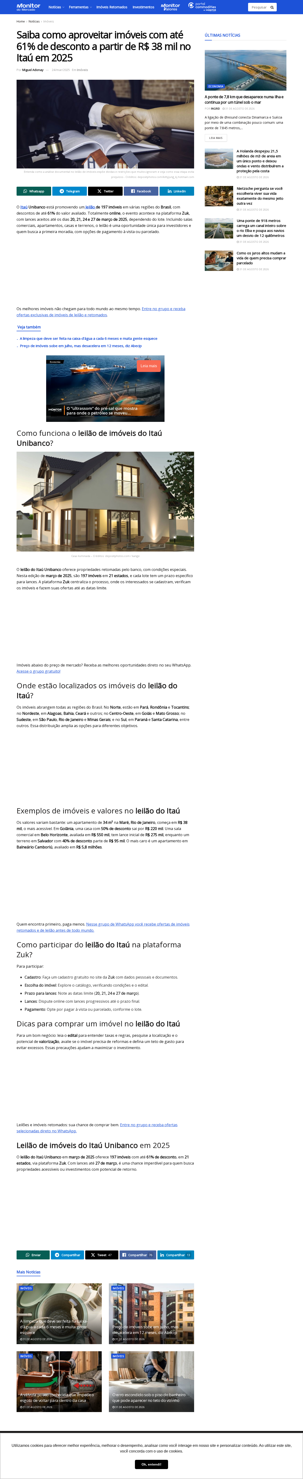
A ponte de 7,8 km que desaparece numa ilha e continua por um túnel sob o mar (244, 99)
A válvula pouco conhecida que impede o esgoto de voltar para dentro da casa (57, 1397)
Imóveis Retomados (111, 7)
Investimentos (143, 7)
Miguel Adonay (33, 70)
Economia (216, 86)
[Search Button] (272, 7)
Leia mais (218, 137)
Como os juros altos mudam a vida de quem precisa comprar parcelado (261, 258)
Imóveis (48, 21)
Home (21, 21)
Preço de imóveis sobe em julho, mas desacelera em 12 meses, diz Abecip (81, 345)
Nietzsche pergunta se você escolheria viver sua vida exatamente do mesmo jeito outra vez (260, 196)
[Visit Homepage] (28, 7)
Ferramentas (79, 7)
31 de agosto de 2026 (37, 1339)
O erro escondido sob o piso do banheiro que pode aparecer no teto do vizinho (149, 1397)
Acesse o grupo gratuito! (38, 671)
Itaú (23, 207)
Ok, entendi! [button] (151, 1464)
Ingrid (215, 108)
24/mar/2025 (61, 70)
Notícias (55, 7)
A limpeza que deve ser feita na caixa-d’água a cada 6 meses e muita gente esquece (88, 338)
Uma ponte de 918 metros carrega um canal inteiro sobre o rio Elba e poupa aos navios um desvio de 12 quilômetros (261, 228)
